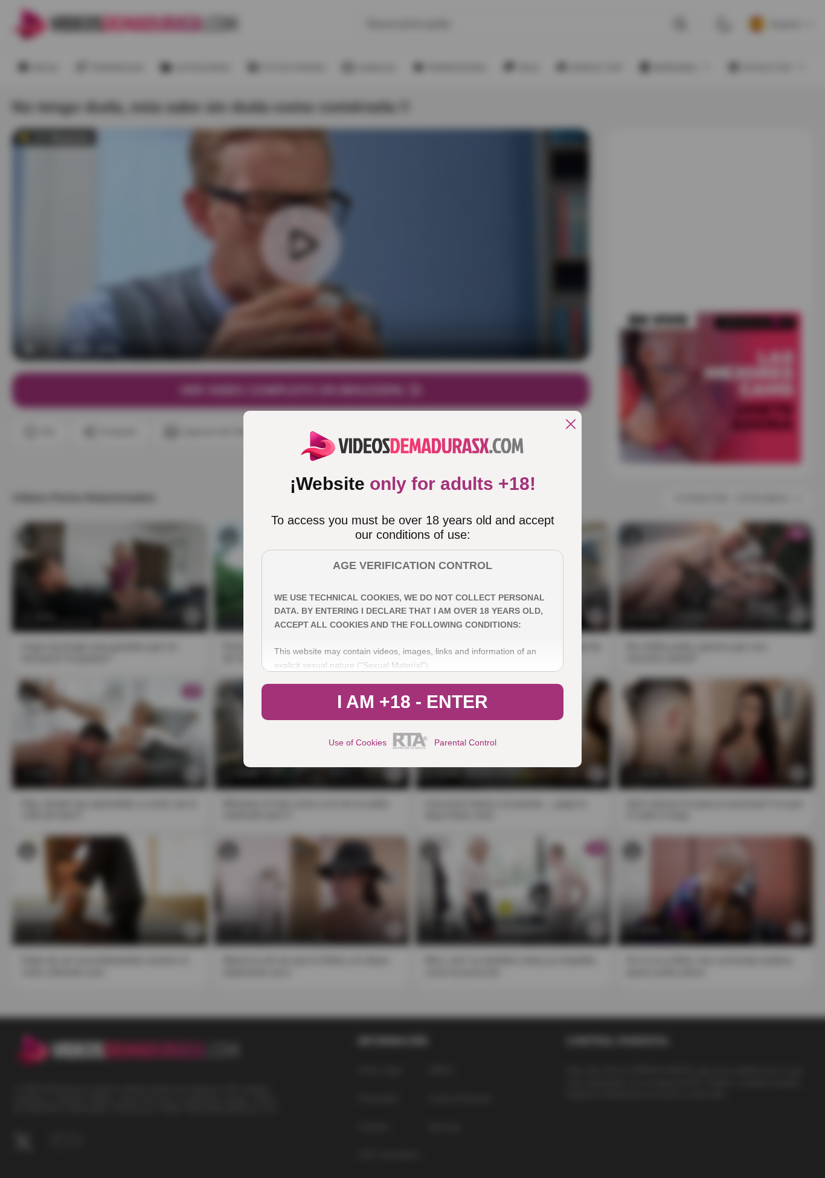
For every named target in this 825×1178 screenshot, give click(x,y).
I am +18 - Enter (412, 702)
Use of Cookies (358, 742)
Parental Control (465, 742)
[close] (571, 425)
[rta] (410, 747)
